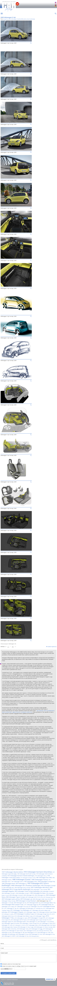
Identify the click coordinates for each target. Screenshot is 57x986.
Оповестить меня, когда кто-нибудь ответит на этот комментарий (19, 966)
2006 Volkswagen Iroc (40, 895)
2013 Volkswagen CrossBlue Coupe (24, 914)
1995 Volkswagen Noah (8, 883)
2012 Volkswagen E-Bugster (15, 912)
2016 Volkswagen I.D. (32, 921)
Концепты (5, 19)
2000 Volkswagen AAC (8, 887)
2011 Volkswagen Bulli (44, 904)
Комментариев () (51, 646)
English (55, 4)
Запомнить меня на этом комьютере (11, 964)
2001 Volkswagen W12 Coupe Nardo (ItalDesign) (27, 888)
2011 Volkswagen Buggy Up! (31, 904)
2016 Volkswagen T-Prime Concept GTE (29, 923)
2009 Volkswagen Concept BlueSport (26, 901)
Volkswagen (13, 19)
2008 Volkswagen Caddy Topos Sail (41, 899)
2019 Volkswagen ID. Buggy (35, 929)
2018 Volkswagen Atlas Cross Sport (46, 925)
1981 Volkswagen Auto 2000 (44, 877)
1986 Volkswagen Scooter (21, 879)
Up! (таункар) (40, 710)
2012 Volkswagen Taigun (30, 912)
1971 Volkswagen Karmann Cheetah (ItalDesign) (20, 876)
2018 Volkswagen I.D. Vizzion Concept (43, 927)
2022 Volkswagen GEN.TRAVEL (42, 930)
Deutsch (55, 6)
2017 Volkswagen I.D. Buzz (45, 923)
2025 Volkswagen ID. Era (49, 934)
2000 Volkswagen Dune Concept (22, 887)
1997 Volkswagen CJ (21, 883)
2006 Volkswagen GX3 (29, 895)
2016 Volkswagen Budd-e (20, 921)
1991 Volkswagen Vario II (17, 881)
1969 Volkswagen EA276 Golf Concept (26, 874)
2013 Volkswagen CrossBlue (8, 914)
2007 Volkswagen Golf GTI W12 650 (34, 897)
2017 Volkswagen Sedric (32, 925)
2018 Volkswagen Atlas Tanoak (9, 927)
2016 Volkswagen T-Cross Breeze (45, 921)
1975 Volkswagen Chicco (41, 875)
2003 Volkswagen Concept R (47, 891)
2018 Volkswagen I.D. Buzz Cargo (25, 927)
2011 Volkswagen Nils (38, 908)
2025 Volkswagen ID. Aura (22, 934)
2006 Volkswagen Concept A (16, 895)
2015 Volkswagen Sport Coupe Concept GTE (38, 920)
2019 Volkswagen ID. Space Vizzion (14, 930)
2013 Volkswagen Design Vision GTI (43, 914)
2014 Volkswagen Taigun (39, 916)
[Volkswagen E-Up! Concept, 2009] (16, 41)
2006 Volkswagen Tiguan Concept (15, 897)
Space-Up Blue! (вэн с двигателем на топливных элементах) (17, 712)
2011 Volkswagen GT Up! (10, 908)
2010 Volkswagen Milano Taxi (48, 902)
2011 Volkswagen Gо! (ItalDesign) (25, 908)
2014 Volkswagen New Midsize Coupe (23, 916)
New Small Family (31, 19)
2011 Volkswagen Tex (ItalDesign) (19, 910)
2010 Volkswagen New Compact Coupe (13, 904)
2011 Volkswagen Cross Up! (21, 906)
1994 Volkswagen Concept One (46, 881)
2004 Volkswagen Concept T (23, 893)
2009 (9, 19)
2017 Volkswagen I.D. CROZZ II (19, 925)
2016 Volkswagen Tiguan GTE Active (10, 923)
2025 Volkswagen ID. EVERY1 (9, 936)
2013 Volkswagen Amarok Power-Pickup (46, 912)
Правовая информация (12, 979)
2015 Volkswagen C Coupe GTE (36, 918)
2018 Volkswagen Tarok (22, 929)
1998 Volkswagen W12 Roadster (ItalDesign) (25, 885)
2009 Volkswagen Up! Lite (20, 902)
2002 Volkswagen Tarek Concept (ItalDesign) (27, 891)
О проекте (3, 979)
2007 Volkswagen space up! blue (11, 899)
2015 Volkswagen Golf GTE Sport (19, 920)
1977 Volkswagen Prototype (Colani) (27, 877)
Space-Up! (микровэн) (49, 710)
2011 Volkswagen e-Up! (34, 906)
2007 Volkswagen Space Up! (49, 897)
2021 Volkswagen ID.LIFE (30, 930)
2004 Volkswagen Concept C (8, 893)
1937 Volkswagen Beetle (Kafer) (12, 872)
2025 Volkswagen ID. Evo (22, 936)
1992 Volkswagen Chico (30, 881)
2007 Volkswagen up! (26, 899)
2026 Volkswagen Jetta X (34, 936)
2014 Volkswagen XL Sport (20, 918)
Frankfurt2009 (20, 19)
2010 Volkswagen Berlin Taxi (33, 902)
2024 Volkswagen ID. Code (43, 932)
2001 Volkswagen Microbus (40, 887)
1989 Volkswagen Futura (39, 880)
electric (25, 19)
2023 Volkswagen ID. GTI (31, 932)
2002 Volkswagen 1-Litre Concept (39, 889)
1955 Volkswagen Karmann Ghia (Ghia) (37, 872)
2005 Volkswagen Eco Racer (38, 893)
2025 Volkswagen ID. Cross (35, 934)
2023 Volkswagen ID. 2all (18, 932)
